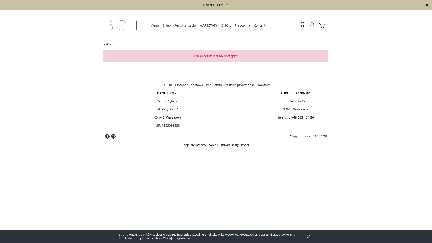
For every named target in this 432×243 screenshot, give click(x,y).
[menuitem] (154, 25)
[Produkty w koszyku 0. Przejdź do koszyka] (322, 28)
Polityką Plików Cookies (222, 234)
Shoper (244, 145)
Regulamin (214, 85)
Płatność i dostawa (189, 85)
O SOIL (167, 85)
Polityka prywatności (240, 85)
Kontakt (264, 85)
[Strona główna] (126, 25)
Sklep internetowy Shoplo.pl (200, 145)
